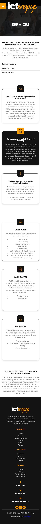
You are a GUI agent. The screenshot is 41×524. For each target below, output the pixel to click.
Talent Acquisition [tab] (8, 68)
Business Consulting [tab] (9, 64)
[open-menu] (3, 6)
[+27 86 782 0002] (20, 490)
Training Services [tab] (8, 73)
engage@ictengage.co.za (20, 501)
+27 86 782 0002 (20, 493)
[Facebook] (16, 507)
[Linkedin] (24, 507)
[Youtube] (20, 507)
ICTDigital (27, 517)
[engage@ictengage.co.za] (20, 498)
